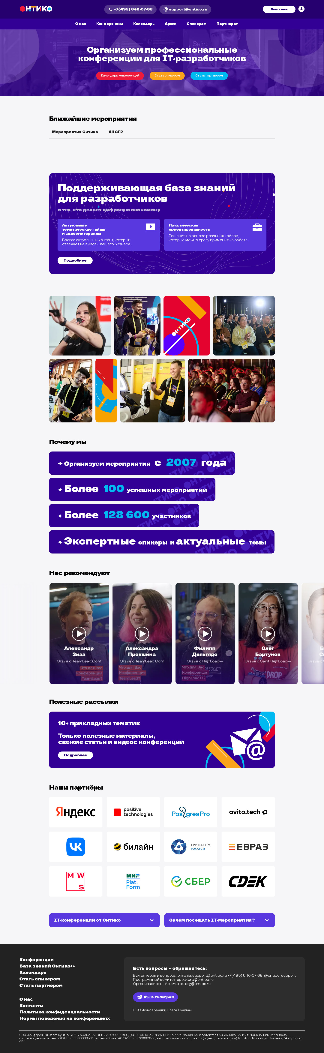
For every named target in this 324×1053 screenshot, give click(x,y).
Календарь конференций (120, 75)
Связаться (279, 9)
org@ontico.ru (198, 984)
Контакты (31, 1006)
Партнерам (227, 24)
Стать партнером (40, 985)
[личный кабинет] (301, 9)
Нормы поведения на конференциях (64, 1018)
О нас (80, 24)
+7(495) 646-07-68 (133, 9)
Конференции (109, 24)
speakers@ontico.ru (195, 979)
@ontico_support (280, 975)
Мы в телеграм (159, 997)
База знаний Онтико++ (47, 966)
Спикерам (196, 24)
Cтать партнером (209, 75)
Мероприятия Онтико (75, 132)
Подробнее (75, 260)
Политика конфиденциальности (59, 1012)
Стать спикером (39, 979)
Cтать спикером (167, 75)
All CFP (116, 132)
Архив (170, 24)
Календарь (143, 24)
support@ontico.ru (188, 9)
